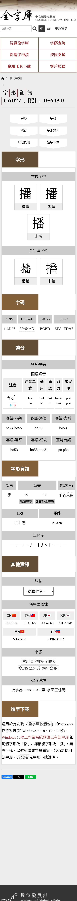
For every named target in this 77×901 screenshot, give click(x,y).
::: (1, 1)
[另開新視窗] (7, 776)
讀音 (24, 130)
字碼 (53, 118)
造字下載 (53, 142)
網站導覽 (61, 28)
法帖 (38, 581)
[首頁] (38, 15)
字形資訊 (16, 78)
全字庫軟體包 (39, 724)
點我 (24, 757)
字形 (24, 118)
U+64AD (27, 329)
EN (49, 28)
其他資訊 (24, 142)
